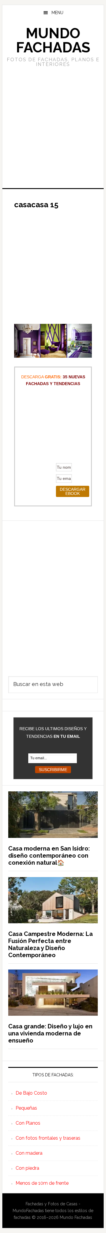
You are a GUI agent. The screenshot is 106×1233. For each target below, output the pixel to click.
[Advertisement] (53, 127)
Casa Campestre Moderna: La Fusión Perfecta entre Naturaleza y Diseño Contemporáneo (50, 944)
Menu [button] (57, 12)
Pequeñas (26, 1108)
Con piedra (27, 1168)
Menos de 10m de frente (42, 1183)
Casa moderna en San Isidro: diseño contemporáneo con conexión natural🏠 (49, 855)
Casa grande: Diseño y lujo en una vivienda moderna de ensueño (50, 1033)
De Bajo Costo (31, 1093)
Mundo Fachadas (53, 40)
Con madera (29, 1153)
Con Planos (28, 1123)
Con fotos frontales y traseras (48, 1138)
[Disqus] (53, 594)
